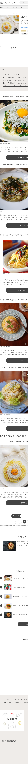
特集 (5, 702)
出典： (4, 273)
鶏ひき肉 (17, 7)
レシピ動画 (24, 699)
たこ (10, 280)
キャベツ (12, 7)
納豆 (6, 147)
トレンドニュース (8, 699)
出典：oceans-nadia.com (5, 211)
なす (8, 7)
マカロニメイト (17, 702)
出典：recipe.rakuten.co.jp (5, 143)
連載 (10, 702)
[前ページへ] (15, 522)
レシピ (17, 699)
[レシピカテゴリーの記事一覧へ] (23, 31)
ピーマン (23, 7)
